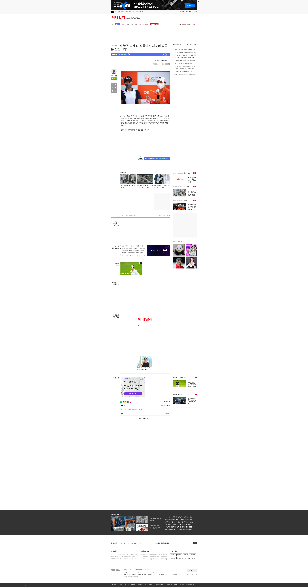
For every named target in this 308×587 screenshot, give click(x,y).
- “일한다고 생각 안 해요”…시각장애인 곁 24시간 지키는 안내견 (124, 559)
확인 (195, 543)
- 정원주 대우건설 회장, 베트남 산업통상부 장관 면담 (123, 556)
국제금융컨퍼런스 (181, 558)
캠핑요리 (173, 558)
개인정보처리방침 (190, 584)
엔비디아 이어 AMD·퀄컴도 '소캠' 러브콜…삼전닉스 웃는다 (180, 517)
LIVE (112, 11)
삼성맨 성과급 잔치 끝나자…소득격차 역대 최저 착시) (133, 250)
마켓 (188, 24)
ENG (183, 11)
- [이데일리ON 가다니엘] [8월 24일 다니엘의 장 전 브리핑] (153, 556)
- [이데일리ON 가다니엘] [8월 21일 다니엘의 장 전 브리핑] (153, 559)
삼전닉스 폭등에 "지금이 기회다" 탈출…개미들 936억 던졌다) (135, 246)
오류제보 (176, 584)
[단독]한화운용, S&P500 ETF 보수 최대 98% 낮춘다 (178, 529)
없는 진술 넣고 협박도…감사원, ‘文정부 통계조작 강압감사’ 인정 (181, 524)
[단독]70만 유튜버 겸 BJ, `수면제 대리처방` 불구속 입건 (178, 522)
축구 (136, 24)
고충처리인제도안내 (160, 584)
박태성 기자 (114, 76)
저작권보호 (169, 584)
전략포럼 (179, 554)
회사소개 (114, 584)
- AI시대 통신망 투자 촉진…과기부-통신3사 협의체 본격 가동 (124, 554)
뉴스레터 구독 (162, 215)
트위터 (115, 84)
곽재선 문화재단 (191, 558)
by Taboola (116, 225)
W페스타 (186, 554)
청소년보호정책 (148, 584)
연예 (195, 44)
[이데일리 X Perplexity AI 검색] (140, 54)
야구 (132, 24)
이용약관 (139, 584)
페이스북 (112, 84)
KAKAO (112, 91)
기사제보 (182, 584)
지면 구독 (168, 215)
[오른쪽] (141, 263)
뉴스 (187, 44)
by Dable (117, 286)
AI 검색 (117, 24)
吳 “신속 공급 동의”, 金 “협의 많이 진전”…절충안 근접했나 (179, 527)
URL (115, 91)
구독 (187, 11)
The (194, 24)
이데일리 (126, 17)
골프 (139, 24)
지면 (190, 11)
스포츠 (127, 24)
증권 (191, 44)
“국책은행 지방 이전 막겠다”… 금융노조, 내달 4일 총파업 (179, 519)
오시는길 (127, 584)
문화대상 (173, 554)
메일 (112, 87)
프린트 (115, 87)
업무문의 (133, 584)
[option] (141, 12)
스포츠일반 (145, 24)
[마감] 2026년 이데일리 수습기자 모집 (127, 543)
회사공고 (120, 584)
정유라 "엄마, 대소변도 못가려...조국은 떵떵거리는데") (133, 248)
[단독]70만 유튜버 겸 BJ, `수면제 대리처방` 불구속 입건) (133, 255)
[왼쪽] (139, 263)
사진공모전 (192, 554)
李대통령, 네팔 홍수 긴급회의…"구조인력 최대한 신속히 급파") (135, 252)
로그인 (195, 11)
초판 (192, 11)
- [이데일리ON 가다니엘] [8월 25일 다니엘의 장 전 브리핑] (153, 554)
